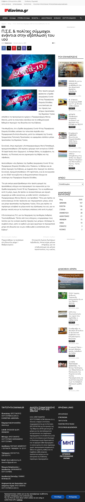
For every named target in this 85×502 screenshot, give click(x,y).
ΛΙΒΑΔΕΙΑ (72, 93)
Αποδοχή (57, 497)
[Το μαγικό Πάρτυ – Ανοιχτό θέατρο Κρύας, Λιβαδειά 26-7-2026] (62, 349)
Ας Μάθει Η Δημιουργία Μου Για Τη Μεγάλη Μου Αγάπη (70, 70)
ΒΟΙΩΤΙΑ (35, 18)
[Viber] (24, 48)
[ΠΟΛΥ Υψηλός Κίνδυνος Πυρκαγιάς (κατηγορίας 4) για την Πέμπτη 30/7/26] (62, 295)
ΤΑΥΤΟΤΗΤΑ (27, 4)
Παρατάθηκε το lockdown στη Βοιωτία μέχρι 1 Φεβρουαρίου (12, 242)
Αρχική (4, 24)
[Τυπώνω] (19, 48)
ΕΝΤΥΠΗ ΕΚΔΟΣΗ (69, 18)
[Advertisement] (57, 10)
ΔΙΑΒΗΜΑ (72, 145)
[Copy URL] (29, 48)
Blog (9, 24)
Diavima (62, 287)
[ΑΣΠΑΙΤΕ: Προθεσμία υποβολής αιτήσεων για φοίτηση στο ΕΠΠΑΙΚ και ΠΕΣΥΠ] (62, 116)
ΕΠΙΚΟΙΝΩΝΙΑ (17, 4)
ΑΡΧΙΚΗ (5, 18)
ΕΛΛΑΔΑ (13, 18)
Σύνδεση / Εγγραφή (31, 1)
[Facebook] (4, 48)
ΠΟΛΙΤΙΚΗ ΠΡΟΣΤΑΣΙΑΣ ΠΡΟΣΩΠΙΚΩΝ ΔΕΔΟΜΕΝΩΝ (50, 4)
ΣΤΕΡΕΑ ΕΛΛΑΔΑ (24, 18)
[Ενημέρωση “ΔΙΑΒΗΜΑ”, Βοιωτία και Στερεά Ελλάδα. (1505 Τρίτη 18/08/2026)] (62, 135)
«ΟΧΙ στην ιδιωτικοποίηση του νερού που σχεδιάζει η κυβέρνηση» (75, 316)
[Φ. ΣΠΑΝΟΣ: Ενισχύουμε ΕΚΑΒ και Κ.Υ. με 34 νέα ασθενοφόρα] (62, 102)
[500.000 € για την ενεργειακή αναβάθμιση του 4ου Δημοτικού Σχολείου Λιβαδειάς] (62, 83)
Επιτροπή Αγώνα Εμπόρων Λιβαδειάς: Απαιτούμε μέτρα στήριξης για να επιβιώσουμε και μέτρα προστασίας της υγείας (42, 244)
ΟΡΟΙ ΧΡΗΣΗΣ (6, 4)
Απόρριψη (73, 497)
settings (19, 500)
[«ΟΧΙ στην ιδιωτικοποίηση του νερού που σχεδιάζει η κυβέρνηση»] (62, 314)
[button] (80, 18)
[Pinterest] (14, 48)
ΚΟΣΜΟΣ (57, 18)
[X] (9, 48)
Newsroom (8, 43)
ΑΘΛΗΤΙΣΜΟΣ (47, 18)
